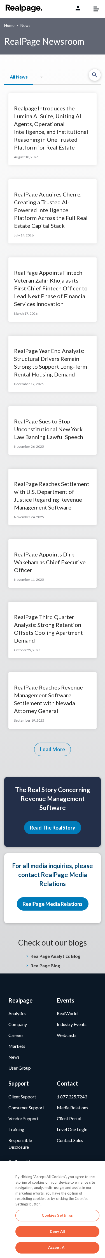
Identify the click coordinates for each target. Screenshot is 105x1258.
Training (16, 1129)
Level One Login (72, 1129)
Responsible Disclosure (20, 1144)
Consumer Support (26, 1107)
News (14, 1057)
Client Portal (69, 1118)
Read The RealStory (52, 828)
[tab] (41, 77)
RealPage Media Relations (53, 904)
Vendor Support (23, 1118)
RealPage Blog (45, 965)
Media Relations (72, 1107)
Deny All (57, 1231)
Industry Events (72, 1024)
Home (9, 25)
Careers (16, 1035)
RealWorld (67, 1013)
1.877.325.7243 (72, 1096)
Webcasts (66, 1035)
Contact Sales (70, 1140)
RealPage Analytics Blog (55, 956)
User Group (19, 1067)
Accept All (57, 1247)
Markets (16, 1046)
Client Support (22, 1096)
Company (17, 1024)
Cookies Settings (57, 1215)
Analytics (17, 1013)
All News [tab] (19, 76)
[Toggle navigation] (93, 9)
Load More (52, 749)
